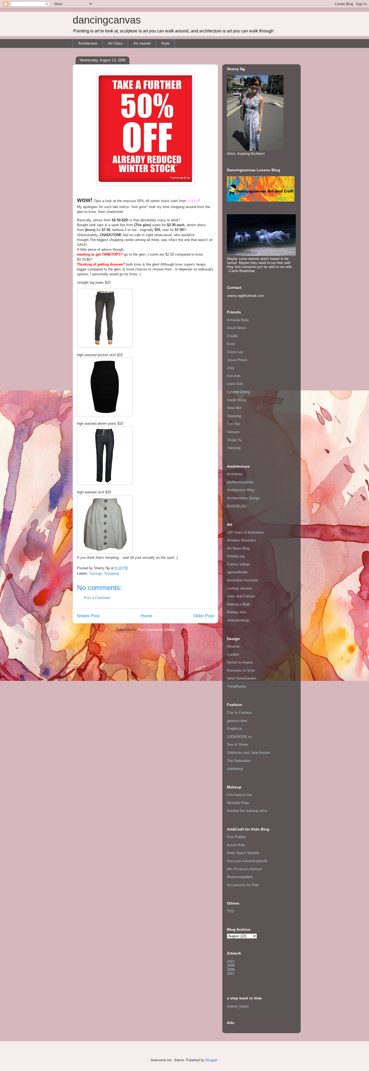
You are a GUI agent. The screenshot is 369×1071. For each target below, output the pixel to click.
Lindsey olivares (239, 588)
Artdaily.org (235, 556)
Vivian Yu (234, 440)
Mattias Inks (236, 612)
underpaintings (238, 620)
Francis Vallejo (238, 564)
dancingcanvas (107, 20)
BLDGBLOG (236, 506)
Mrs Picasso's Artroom (244, 869)
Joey (230, 368)
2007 (230, 974)
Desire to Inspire (240, 662)
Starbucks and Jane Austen (248, 753)
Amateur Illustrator (241, 540)
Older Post (203, 616)
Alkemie (233, 646)
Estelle (232, 336)
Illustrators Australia (242, 580)
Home (146, 616)
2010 (230, 961)
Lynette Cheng (238, 392)
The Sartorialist (239, 761)
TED (230, 911)
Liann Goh (235, 384)
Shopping (111, 573)
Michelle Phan (238, 803)
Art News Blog (238, 548)
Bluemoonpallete (240, 877)
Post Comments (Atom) (156, 630)
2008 (230, 970)
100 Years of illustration (245, 532)
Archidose (235, 474)
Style (165, 43)
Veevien (233, 432)
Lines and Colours (241, 596)
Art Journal (141, 43)
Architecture (87, 43)
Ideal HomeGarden (241, 678)
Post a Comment (97, 598)
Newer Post (88, 616)
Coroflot (233, 654)
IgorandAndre (237, 572)
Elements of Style (241, 670)
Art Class (115, 43)
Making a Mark (238, 604)
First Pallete (236, 837)
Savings (95, 573)
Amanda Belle (238, 320)
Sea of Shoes (237, 744)
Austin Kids (236, 845)
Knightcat (234, 729)
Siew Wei (234, 408)
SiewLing (234, 416)
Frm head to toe (239, 795)
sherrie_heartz (238, 1006)
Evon (231, 344)
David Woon (236, 328)
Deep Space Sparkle (243, 853)
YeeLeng (233, 448)
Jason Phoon (237, 360)
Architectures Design (243, 498)
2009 (230, 965)
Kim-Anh (233, 376)
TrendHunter (236, 686)
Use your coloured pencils (247, 861)
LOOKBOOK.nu (239, 737)
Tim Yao (233, 424)
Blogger (211, 1060)
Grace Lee (235, 352)
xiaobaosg (235, 769)
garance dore (237, 721)
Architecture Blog (240, 490)
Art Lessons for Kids (243, 885)
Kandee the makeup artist (247, 811)
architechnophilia (240, 482)
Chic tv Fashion (239, 713)
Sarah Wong (236, 400)
